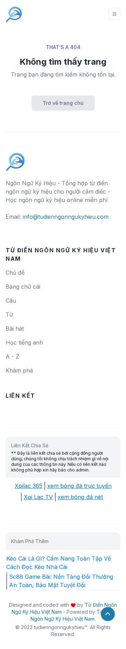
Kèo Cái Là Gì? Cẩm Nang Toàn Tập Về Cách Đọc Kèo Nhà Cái (58, 562)
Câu (11, 300)
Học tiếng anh (24, 342)
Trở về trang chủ (63, 103)
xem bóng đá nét (80, 496)
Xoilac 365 (28, 485)
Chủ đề (15, 272)
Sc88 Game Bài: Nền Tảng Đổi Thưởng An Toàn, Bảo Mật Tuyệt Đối (61, 581)
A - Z (12, 356)
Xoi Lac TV (38, 496)
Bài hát (15, 328)
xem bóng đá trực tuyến (79, 485)
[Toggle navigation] (114, 14)
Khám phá (19, 370)
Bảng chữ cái (23, 286)
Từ (9, 314)
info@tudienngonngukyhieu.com (65, 216)
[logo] (15, 158)
